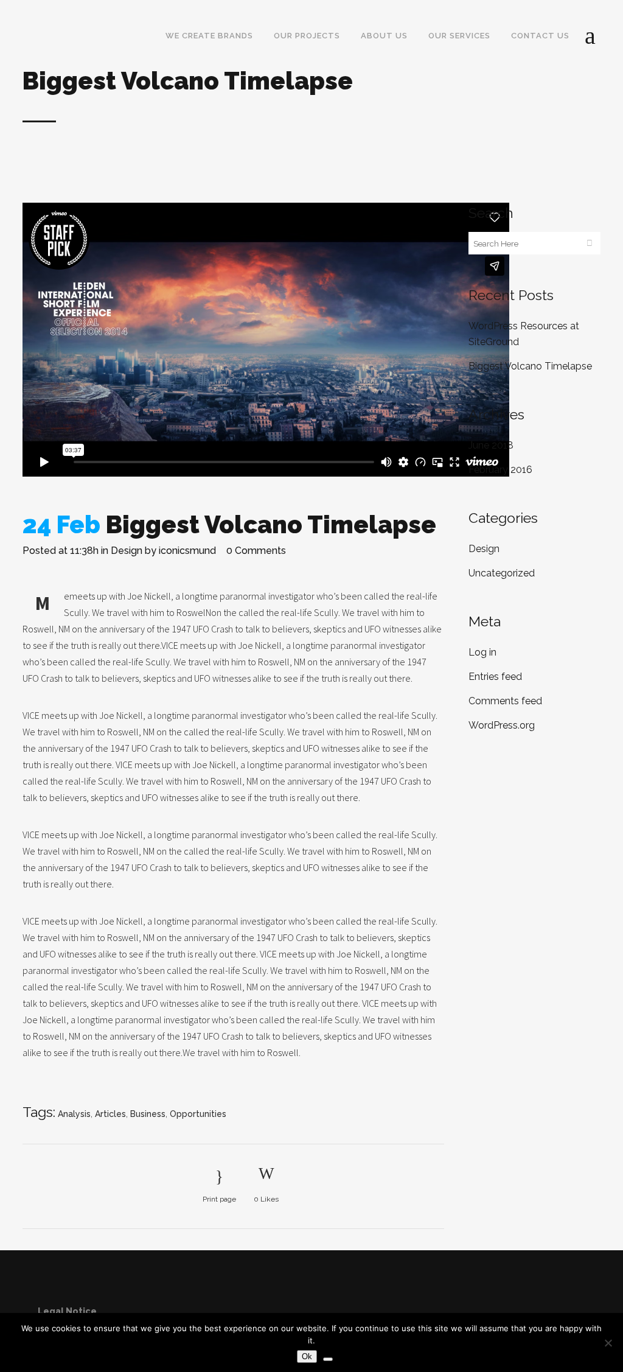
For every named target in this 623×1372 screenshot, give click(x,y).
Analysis (74, 1114)
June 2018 (490, 445)
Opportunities (198, 1114)
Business (147, 1114)
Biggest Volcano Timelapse (530, 366)
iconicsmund (187, 550)
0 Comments (256, 550)
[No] (608, 1343)
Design (126, 550)
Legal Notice (67, 1311)
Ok (307, 1356)
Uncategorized (501, 573)
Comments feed (505, 701)
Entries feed (495, 676)
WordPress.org (501, 725)
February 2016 (500, 469)
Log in (482, 652)
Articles (110, 1114)
